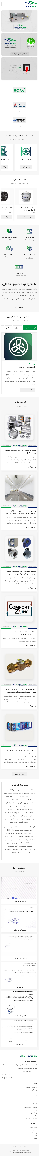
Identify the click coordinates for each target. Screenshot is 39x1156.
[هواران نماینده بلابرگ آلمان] (20, 68)
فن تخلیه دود (32, 1087)
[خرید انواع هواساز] (20, 21)
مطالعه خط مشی (19, 307)
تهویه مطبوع (34, 1113)
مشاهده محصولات (28, 390)
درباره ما (35, 1133)
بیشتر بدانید (26, 167)
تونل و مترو (34, 1115)
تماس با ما (34, 1135)
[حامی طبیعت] (20, 44)
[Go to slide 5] (16, 29)
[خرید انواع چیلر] (26, 151)
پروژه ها (35, 1130)
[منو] (4, 4)
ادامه (19, 858)
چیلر (36, 1092)
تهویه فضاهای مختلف (31, 1110)
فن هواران (35, 1090)
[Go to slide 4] (18, 29)
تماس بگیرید (25, 217)
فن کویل (35, 1095)
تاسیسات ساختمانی (31, 1118)
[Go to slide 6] (15, 29)
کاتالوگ (35, 1138)
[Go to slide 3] (20, 29)
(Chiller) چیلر (26, 159)
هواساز (8, 327)
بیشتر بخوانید (31, 467)
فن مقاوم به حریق (30, 327)
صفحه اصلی (34, 1127)
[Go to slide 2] (22, 29)
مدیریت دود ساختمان (31, 1107)
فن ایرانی (17, 327)
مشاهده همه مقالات (19, 774)
